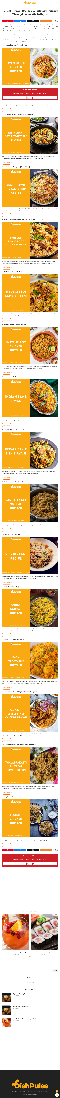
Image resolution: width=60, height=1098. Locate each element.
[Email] (34, 982)
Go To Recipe (6, 110)
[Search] (57, 2)
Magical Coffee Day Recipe (21, 994)
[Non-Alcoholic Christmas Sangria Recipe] (15, 932)
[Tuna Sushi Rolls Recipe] (44, 932)
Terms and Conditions (42, 1091)
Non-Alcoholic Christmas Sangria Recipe (16, 952)
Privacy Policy (31, 1091)
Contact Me (22, 1091)
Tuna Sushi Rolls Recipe (44, 952)
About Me (14, 1091)
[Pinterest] (30, 982)
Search (55, 970)
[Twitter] (26, 982)
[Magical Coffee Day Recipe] (6, 997)
